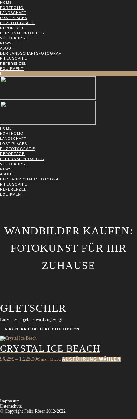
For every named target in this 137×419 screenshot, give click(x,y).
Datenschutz (11, 406)
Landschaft (13, 13)
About (7, 48)
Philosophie (13, 58)
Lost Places (13, 18)
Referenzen (13, 63)
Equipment (12, 69)
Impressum (10, 401)
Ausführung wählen (91, 359)
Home (6, 2)
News (5, 43)
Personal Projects (22, 33)
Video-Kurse (13, 38)
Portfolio (12, 8)
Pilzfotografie (17, 23)
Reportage (12, 28)
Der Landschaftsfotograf (30, 53)
